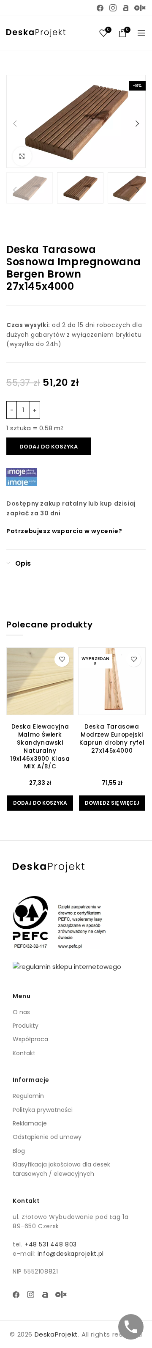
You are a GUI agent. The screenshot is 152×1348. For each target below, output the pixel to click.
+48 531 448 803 (50, 1244)
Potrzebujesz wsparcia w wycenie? (64, 531)
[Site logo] (35, 32)
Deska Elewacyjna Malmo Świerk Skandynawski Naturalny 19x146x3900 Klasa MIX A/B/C (40, 746)
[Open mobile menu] (141, 33)
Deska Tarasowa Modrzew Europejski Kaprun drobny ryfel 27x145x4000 (111, 739)
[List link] (76, 1012)
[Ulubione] (61, 659)
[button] (14, 123)
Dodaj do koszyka (48, 447)
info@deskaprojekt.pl (71, 1253)
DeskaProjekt (56, 1334)
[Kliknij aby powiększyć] (22, 156)
